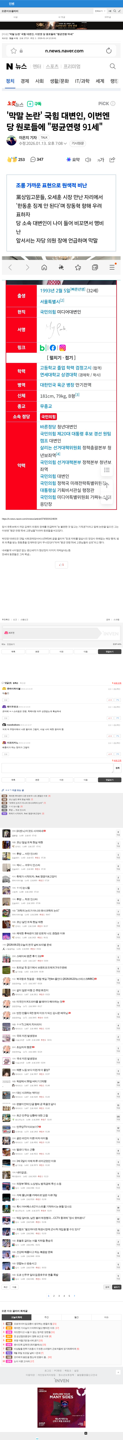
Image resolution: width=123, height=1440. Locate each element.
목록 (13, 652)
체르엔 (5, 38)
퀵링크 (68, 1370)
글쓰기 (119, 11)
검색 (107, 1287)
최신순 (23, 683)
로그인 (48, 1370)
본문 (37, 652)
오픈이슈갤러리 (10, 11)
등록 (117, 768)
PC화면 (58, 1370)
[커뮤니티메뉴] (3, 3)
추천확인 (6, 619)
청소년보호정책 (66, 1375)
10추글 (108, 17)
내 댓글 (61, 17)
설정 (76, 1370)
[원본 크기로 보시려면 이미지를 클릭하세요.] (61, 159)
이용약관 (30, 1375)
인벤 (11, 3)
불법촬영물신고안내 (87, 1375)
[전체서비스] (119, 3)
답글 (5, 700)
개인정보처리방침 (47, 1375)
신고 (15, 619)
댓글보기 (110, 780)
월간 (76, 1317)
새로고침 (117, 683)
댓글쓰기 (110, 652)
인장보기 (11, 644)
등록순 (15, 683)
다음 (86, 652)
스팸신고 (24, 619)
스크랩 (116, 619)
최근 (6, 1287)
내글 (15, 17)
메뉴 (3, 644)
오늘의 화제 (16, 1317)
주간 (46, 1317)
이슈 (106, 1317)
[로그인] (113, 3)
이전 (61, 652)
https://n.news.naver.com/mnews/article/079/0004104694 (29, 518)
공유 (108, 619)
